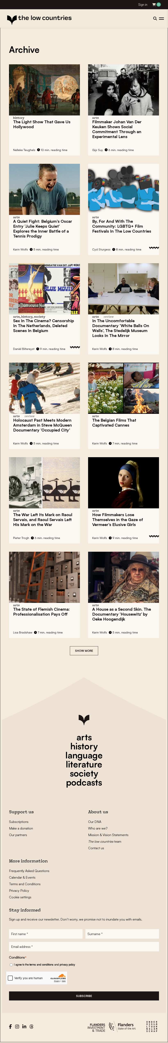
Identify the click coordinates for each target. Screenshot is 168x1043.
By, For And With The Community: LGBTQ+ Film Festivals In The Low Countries (121, 226)
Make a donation (21, 828)
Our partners (18, 835)
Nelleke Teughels (24, 150)
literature (84, 764)
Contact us (96, 848)
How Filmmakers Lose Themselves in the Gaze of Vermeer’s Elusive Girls (117, 519)
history (84, 746)
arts (84, 737)
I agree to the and (44, 964)
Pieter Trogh (21, 538)
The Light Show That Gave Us (41, 124)
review (109, 317)
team (104, 841)
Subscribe (84, 996)
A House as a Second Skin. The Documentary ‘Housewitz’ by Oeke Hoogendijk (121, 614)
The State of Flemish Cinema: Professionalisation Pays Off (41, 612)
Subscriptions (18, 822)
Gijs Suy (97, 150)
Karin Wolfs (20, 249)
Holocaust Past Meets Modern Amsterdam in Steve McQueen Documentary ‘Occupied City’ (42, 425)
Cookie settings (20, 897)
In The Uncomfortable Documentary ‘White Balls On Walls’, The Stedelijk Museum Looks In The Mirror (120, 328)
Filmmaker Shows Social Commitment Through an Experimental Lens (117, 129)
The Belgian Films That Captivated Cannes (114, 423)
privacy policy (67, 964)
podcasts (84, 782)
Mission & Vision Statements (108, 835)
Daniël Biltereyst (23, 349)
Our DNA (94, 822)
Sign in (142, 5)
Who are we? (98, 828)
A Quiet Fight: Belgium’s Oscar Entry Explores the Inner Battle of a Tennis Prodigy (42, 229)
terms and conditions (41, 964)
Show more (84, 650)
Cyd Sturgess (101, 249)
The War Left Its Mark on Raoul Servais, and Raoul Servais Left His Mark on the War (42, 519)
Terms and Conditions (25, 884)
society (84, 773)
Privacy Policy (19, 890)
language (84, 755)
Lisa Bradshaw (22, 632)
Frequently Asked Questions (29, 871)
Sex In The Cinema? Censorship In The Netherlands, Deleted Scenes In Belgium (43, 325)
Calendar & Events (22, 877)
